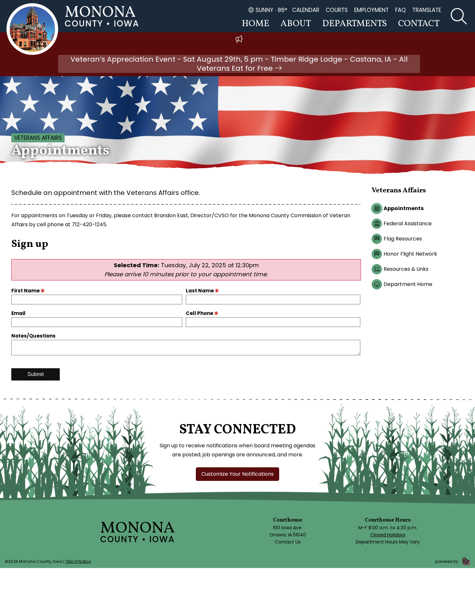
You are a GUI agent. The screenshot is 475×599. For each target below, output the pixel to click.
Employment (371, 10)
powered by (447, 561)
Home (255, 23)
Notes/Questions (33, 335)
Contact (418, 23)
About (295, 23)
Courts (337, 10)
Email (18, 313)
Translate (426, 10)
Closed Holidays (388, 535)
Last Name (200, 290)
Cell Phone (200, 313)
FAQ (400, 10)
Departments (354, 23)
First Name (26, 290)
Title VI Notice (78, 561)
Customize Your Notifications (237, 474)
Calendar (305, 10)
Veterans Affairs (38, 138)
